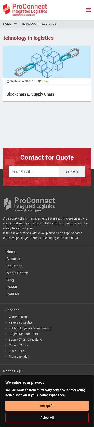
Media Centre (17, 273)
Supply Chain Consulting (25, 339)
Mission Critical (19, 345)
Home (7, 23)
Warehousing (18, 317)
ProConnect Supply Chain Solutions (25, 9)
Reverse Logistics (21, 322)
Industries (15, 266)
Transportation (19, 356)
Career (12, 287)
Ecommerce (17, 351)
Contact (13, 294)
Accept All (47, 406)
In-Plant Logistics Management (30, 328)
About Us (14, 259)
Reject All (47, 417)
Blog (46, 81)
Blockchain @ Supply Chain (30, 94)
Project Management (23, 334)
